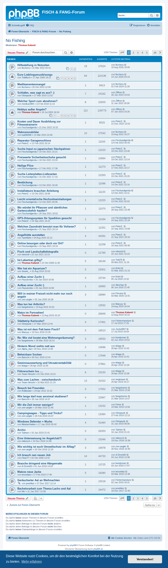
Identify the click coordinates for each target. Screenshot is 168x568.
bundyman (121, 337)
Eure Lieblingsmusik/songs (34, 74)
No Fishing (15, 40)
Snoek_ (25, 271)
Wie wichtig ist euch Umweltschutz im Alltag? (46, 446)
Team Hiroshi (28, 374)
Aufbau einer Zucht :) (30, 276)
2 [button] (133, 52)
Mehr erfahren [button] (32, 561)
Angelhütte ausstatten (31, 234)
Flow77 (25, 458)
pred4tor (30, 483)
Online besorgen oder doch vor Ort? (40, 243)
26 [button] (154, 52)
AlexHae (120, 285)
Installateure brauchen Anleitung (38, 190)
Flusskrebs (27, 279)
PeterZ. (119, 121)
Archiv (21, 429)
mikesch (26, 441)
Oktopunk (27, 95)
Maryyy (119, 304)
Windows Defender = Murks (34, 421)
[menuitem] (30, 25)
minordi (25, 254)
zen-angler (27, 299)
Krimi (118, 268)
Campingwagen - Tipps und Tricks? (39, 413)
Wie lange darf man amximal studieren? (42, 396)
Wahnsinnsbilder (28, 132)
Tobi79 (119, 260)
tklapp (118, 346)
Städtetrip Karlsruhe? (30, 321)
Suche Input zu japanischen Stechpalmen (43, 148)
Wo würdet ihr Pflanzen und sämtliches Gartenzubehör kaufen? (42, 209)
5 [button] (147, 52)
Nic (23, 491)
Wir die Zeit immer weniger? (35, 404)
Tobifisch (26, 77)
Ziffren (119, 92)
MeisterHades (29, 424)
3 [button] (137, 52)
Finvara (119, 293)
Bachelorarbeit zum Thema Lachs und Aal (44, 488)
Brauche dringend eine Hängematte (39, 463)
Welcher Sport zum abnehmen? (37, 101)
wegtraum (120, 379)
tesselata (26, 474)
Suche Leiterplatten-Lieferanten (37, 174)
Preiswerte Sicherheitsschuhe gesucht (41, 157)
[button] (122, 52)
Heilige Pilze (25, 165)
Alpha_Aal (27, 349)
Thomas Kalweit (27, 45)
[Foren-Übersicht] (24, 13)
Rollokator (27, 391)
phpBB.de (98, 549)
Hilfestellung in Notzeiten (33, 65)
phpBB (73, 545)
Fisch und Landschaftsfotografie (37, 251)
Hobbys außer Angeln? (32, 109)
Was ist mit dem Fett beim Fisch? (38, 329)
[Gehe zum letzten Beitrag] (125, 65)
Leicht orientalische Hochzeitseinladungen (44, 199)
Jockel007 (121, 329)
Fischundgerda (29, 127)
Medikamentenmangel (31, 84)
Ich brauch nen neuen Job (34, 455)
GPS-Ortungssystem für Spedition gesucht (44, 218)
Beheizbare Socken (29, 354)
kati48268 (26, 135)
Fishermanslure (123, 320)
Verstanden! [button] (145, 559)
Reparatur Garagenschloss (34, 140)
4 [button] (142, 52)
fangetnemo (27, 307)
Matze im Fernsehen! (30, 312)
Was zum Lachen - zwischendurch (39, 379)
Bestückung (24, 182)
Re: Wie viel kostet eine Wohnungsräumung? (46, 337)
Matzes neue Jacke (29, 471)
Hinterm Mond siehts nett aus (36, 346)
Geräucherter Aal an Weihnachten (38, 480)
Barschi (25, 357)
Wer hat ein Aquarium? (32, 268)
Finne (118, 404)
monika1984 (28, 104)
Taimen (25, 432)
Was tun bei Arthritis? (31, 304)
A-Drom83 (121, 455)
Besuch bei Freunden (30, 388)
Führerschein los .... (30, 371)
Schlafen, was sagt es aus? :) (35, 92)
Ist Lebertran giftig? (29, 260)
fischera (26, 68)
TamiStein (26, 237)
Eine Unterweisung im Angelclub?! (39, 438)
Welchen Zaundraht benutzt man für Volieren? (46, 226)
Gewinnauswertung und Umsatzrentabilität (44, 362)
